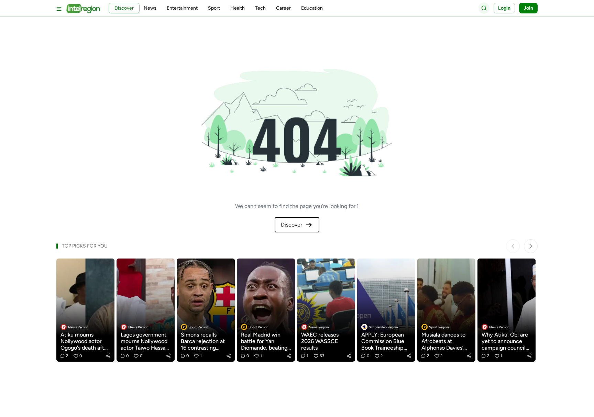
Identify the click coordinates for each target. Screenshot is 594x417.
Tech (260, 8)
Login (504, 8)
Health (237, 8)
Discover (291, 224)
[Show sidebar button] (59, 8)
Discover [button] (124, 8)
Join (528, 8)
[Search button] (484, 7)
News (150, 8)
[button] (108, 355)
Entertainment (182, 8)
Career (283, 8)
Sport (214, 8)
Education (312, 8)
